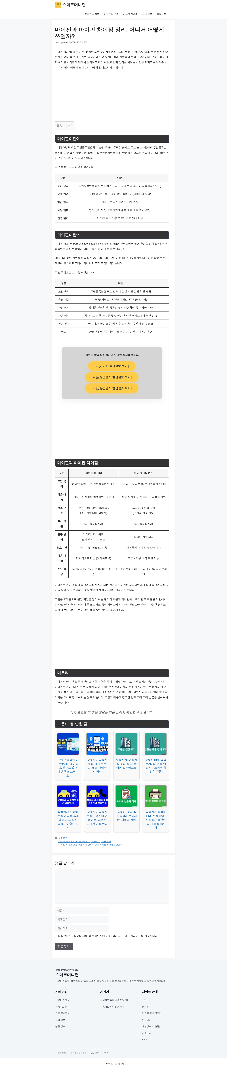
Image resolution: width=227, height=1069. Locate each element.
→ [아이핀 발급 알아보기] (112, 366)
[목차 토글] (67, 125)
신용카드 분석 (111, 14)
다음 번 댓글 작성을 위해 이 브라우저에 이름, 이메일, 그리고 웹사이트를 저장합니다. (108, 936)
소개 (144, 1000)
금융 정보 (147, 14)
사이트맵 (146, 1033)
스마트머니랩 (74, 4)
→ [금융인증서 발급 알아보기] (112, 377)
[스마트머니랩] (58, 4)
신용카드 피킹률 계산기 (112, 1006)
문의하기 (146, 1006)
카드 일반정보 (130, 14)
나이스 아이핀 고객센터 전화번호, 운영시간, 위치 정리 (84, 841)
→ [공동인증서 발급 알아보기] (112, 388)
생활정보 (161, 14)
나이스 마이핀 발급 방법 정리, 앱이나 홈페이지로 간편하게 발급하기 (91, 844)
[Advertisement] (112, 95)
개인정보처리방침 (151, 1026)
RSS (144, 1039)
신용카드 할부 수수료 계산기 (114, 1000)
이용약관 (146, 1020)
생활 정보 (60, 1026)
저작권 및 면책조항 (151, 1013)
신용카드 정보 (92, 14)
